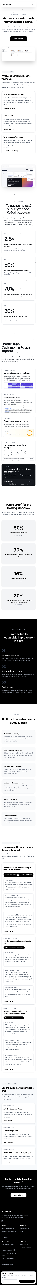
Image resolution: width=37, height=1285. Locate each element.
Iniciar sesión (24, 1244)
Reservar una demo (25, 1248)
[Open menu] (32, 4)
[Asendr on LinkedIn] (2, 1221)
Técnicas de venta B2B (8, 1250)
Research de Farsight (8, 1228)
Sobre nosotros (24, 1228)
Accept (27, 1281)
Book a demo (9, 129)
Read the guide (9, 1120)
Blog (21, 1231)
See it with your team (11, 108)
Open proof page (10, 931)
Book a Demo (18, 1195)
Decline (10, 1281)
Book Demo (18, 39)
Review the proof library (12, 151)
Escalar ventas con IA (8, 1264)
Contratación (5, 1237)
